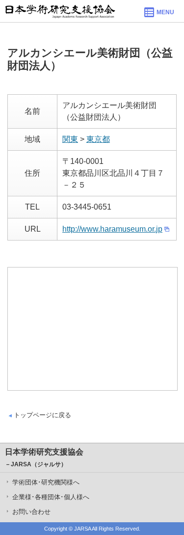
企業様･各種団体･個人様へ (50, 497)
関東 (70, 139)
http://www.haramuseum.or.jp (112, 229)
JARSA (82, 529)
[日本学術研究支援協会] (60, 11)
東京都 (98, 139)
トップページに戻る (42, 415)
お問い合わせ (31, 511)
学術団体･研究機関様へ (45, 482)
